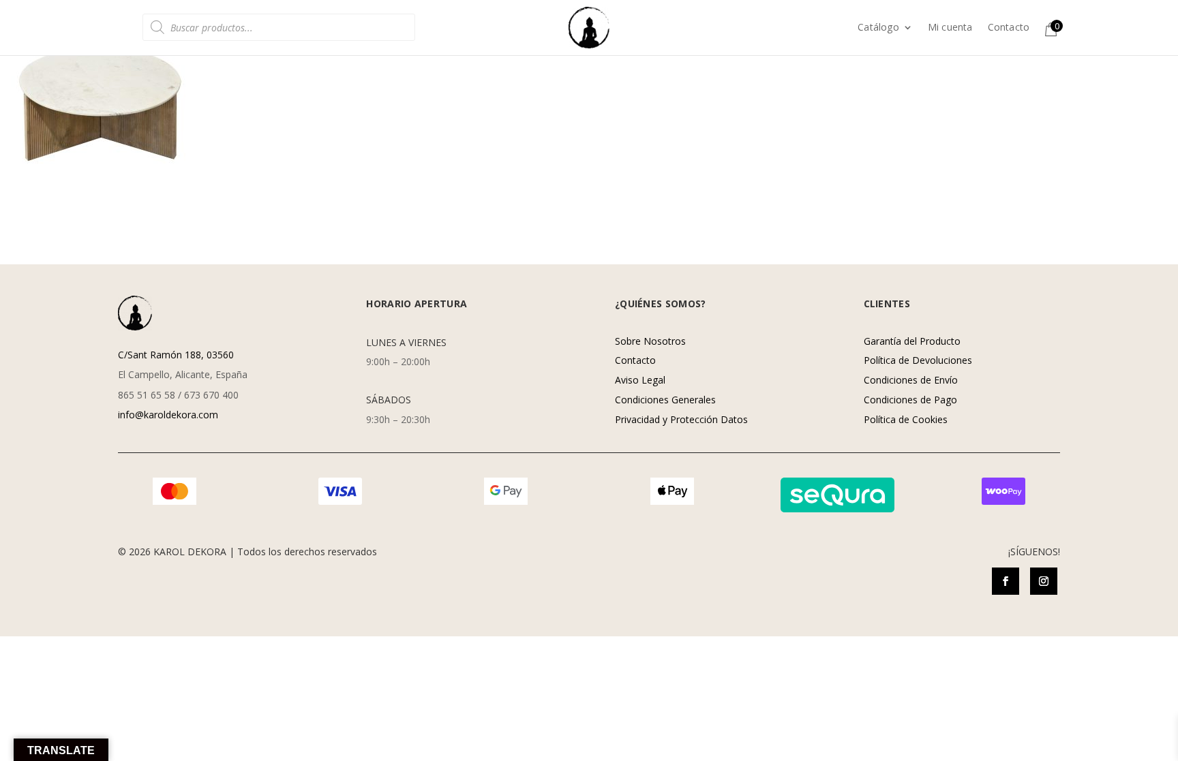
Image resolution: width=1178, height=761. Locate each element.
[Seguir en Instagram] (1043, 581)
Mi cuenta (950, 27)
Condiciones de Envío (911, 379)
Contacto (1009, 27)
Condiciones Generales (665, 399)
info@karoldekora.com (168, 414)
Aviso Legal (640, 379)
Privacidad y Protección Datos (681, 419)
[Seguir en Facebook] (1005, 581)
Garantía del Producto (912, 341)
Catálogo (878, 27)
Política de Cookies (906, 419)
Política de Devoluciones (918, 360)
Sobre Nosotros (650, 341)
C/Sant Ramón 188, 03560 (176, 354)
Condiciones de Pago (910, 399)
